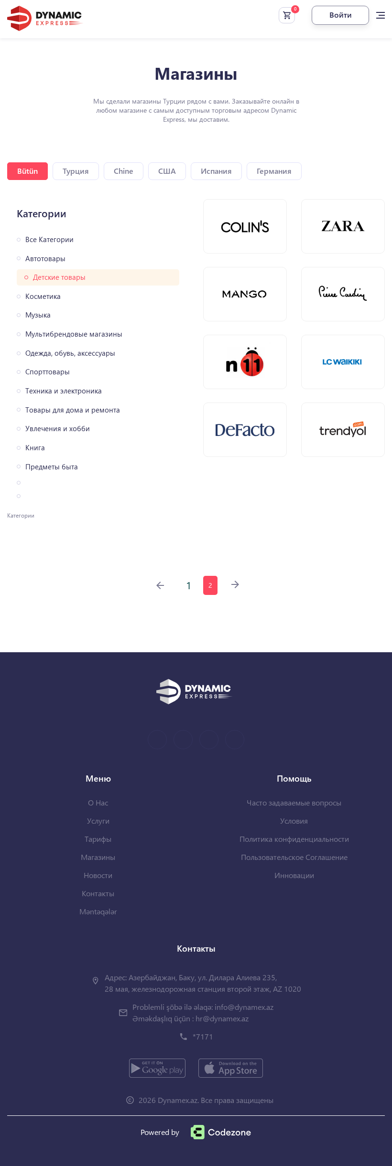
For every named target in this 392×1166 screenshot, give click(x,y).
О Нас (98, 802)
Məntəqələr (98, 911)
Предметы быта (51, 466)
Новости (98, 875)
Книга (35, 447)
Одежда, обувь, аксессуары (70, 353)
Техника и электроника (63, 390)
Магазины (98, 857)
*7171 (203, 1036)
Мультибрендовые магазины (73, 334)
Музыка (38, 314)
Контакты (98, 893)
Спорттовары (47, 371)
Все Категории (49, 239)
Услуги (98, 821)
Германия (274, 171)
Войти (340, 15)
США (167, 171)
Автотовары (45, 258)
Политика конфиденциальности (294, 839)
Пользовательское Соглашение (294, 857)
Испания (216, 171)
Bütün (27, 171)
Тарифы (98, 839)
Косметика (43, 296)
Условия (294, 821)
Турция (76, 171)
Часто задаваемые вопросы (294, 802)
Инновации (294, 875)
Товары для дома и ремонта (72, 409)
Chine (123, 171)
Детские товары (59, 277)
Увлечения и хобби (57, 428)
